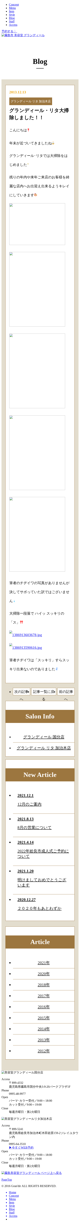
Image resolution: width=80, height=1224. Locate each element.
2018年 (44, 985)
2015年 (44, 1018)
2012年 (44, 1051)
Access (13, 24)
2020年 (44, 974)
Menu (12, 8)
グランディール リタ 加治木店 (44, 748)
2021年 (44, 962)
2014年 (44, 1029)
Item (11, 11)
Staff (12, 21)
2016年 (44, 1007)
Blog (12, 18)
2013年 (44, 1040)
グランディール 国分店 (43, 737)
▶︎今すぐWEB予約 (21, 1147)
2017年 (44, 996)
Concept (14, 4)
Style (12, 14)
